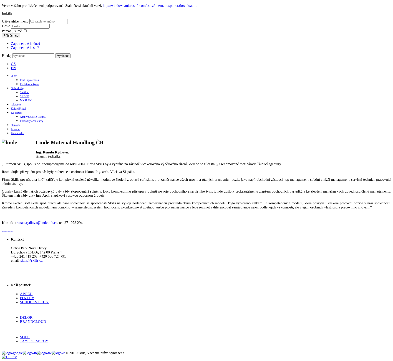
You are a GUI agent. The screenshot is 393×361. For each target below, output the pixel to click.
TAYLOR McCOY (34, 341)
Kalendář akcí (18, 108)
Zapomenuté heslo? (25, 48)
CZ (13, 64)
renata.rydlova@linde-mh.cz (37, 223)
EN (13, 68)
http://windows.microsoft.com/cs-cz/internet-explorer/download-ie (150, 6)
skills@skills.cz (31, 260)
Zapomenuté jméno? (25, 43)
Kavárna (15, 129)
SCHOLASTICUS (34, 302)
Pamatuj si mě (12, 31)
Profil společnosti (29, 80)
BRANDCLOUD (33, 321)
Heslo (6, 26)
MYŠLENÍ (26, 100)
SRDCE (24, 96)
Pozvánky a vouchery (31, 121)
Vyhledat (63, 56)
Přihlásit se (11, 35)
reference (16, 104)
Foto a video (17, 133)
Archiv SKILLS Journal (33, 116)
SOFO (25, 337)
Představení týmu (29, 84)
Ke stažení (16, 112)
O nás (14, 76)
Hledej (6, 56)
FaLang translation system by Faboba (7, 231)
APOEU (26, 294)
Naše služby (17, 88)
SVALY (24, 92)
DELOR (26, 317)
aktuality (15, 125)
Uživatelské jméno (15, 21)
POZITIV (27, 298)
